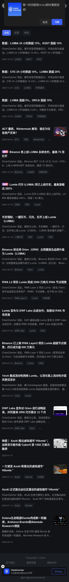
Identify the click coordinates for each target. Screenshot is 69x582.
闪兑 (30, 237)
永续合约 (43, 171)
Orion (30, 269)
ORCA (29, 116)
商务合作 (52, 562)
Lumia (37, 204)
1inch (17, 395)
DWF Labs (19, 330)
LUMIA (18, 59)
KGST (28, 59)
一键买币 (19, 237)
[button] (65, 6)
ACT (17, 139)
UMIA (17, 204)
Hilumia (28, 476)
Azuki (17, 476)
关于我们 (10, 562)
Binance (18, 171)
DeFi (43, 330)
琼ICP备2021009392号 (33, 577)
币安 (26, 139)
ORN (41, 363)
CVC (17, 87)
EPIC (39, 59)
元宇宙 (41, 476)
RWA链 (46, 298)
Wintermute (38, 139)
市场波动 (40, 87)
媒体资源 (31, 562)
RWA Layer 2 (21, 298)
